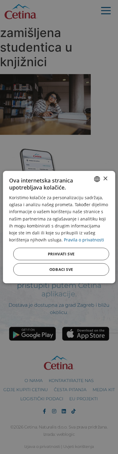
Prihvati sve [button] (61, 254)
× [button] (105, 178)
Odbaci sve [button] (61, 269)
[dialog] (59, 227)
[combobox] (97, 179)
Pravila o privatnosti (84, 240)
